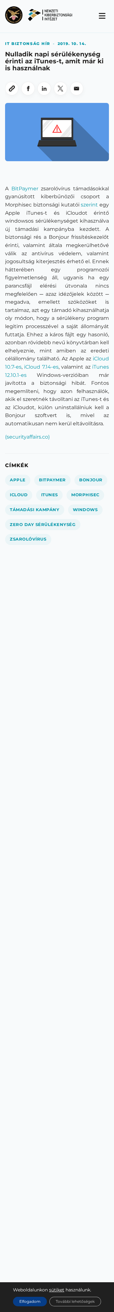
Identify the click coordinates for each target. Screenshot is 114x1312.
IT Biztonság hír (27, 43)
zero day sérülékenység (42, 524)
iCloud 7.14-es (41, 367)
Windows (85, 509)
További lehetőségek (75, 1301)
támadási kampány (34, 509)
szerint (89, 205)
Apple (18, 480)
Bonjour (91, 480)
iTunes (49, 494)
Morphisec (85, 494)
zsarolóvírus (28, 539)
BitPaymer (24, 189)
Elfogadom (30, 1301)
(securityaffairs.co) (27, 437)
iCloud (19, 494)
